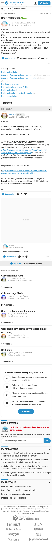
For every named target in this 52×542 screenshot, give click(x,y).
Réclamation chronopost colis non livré (17, 93)
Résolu (25, 18)
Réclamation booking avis (12, 90)
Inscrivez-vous (22, 507)
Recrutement (13, 509)
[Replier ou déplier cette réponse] (49, 109)
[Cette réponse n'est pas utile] (25, 194)
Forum (8, 9)
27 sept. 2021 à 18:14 (24, 25)
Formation (26, 511)
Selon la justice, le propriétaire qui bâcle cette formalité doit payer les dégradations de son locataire (25, 460)
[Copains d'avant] (13, 534)
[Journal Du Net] (38, 524)
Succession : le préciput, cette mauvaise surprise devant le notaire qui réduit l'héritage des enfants (26, 454)
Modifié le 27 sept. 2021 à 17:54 (19, 117)
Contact (13, 511)
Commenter (10, 194)
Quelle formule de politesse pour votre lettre (19, 490)
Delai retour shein (8, 96)
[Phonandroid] (38, 539)
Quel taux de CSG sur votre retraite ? (16, 486)
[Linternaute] (13, 529)
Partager (44, 58)
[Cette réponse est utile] (18, 194)
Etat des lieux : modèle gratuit (13, 498)
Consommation (20, 9)
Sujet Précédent (9, 14)
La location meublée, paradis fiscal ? (16, 494)
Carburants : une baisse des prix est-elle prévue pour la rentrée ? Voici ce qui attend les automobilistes (25, 467)
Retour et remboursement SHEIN (14, 87)
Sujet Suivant (43, 14)
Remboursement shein (10, 84)
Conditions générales (35, 507)
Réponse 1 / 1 (6, 109)
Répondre (17, 264)
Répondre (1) (10, 58)
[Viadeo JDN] (38, 534)
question (46, 3)
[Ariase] (13, 539)
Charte (19, 511)
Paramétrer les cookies (43, 509)
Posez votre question (28, 58)
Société (45, 507)
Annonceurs (34, 511)
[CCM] (38, 529)
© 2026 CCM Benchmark (26, 513)
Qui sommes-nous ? (10, 507)
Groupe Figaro (44, 511)
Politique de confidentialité (26, 509)
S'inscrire (26, 411)
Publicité (4, 509)
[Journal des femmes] (13, 524)
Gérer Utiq (6, 511)
